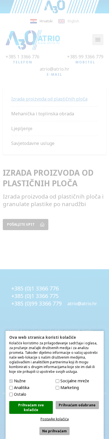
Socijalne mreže (74, 380)
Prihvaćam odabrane (77, 405)
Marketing (69, 387)
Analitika (21, 387)
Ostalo (20, 394)
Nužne (20, 380)
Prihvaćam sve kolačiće (31, 407)
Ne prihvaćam (54, 431)
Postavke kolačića (55, 419)
